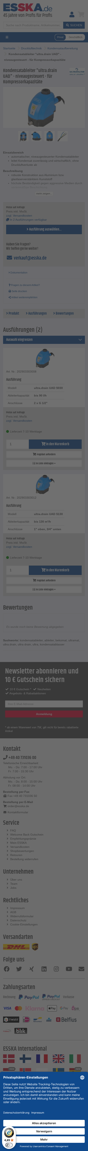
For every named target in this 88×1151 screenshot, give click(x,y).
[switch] (9, 1145)
